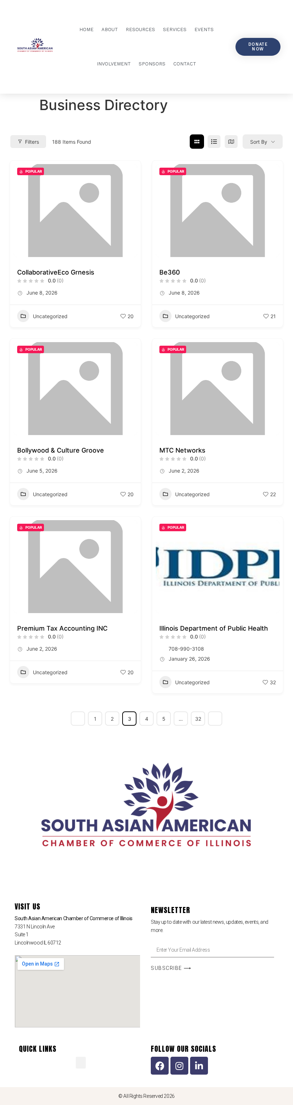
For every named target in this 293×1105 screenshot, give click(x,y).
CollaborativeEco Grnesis (55, 272)
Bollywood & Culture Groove (60, 450)
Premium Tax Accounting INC (62, 628)
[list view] (214, 141)
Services (175, 29)
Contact (184, 63)
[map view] (231, 141)
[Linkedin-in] (199, 1066)
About (109, 29)
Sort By (258, 142)
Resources (140, 29)
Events (204, 29)
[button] (81, 1063)
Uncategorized (50, 316)
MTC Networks (182, 450)
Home (86, 29)
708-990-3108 (186, 649)
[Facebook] (160, 1066)
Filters (32, 142)
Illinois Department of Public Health (213, 628)
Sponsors (152, 63)
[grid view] (197, 141)
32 (198, 719)
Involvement (114, 63)
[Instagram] (179, 1066)
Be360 (169, 272)
